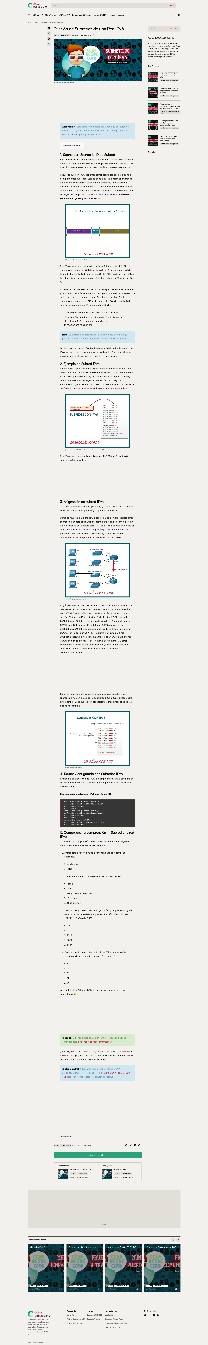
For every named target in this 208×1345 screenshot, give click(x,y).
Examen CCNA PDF (94, 1315)
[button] (28, 15)
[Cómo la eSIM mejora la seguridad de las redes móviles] (153, 92)
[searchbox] (108, 5)
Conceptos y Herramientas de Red (170, 112)
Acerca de (71, 1311)
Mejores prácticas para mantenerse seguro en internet (169, 75)
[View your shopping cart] (179, 15)
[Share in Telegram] (48, 38)
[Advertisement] (97, 104)
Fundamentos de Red (121, 1286)
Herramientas (111, 1311)
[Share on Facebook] (48, 28)
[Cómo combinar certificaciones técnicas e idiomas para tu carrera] (153, 108)
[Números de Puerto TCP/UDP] (123, 1268)
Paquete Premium (94, 1319)
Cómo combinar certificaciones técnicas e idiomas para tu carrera (170, 106)
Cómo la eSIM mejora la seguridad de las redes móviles (169, 90)
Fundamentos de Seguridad (169, 80)
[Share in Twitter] (48, 33)
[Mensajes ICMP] (46, 1268)
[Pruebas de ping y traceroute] (84, 1268)
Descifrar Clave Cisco (113, 1327)
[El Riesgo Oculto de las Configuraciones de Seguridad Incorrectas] (153, 125)
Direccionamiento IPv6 (68, 1136)
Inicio (29, 22)
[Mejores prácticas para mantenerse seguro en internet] (153, 77)
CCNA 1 (35, 22)
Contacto (70, 1315)
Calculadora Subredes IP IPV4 (116, 1323)
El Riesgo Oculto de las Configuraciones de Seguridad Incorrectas (169, 123)
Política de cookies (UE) (76, 1319)
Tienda (90, 1311)
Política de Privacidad (75, 1323)
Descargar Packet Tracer (114, 1319)
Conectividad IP (66, 35)
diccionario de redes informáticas (95, 1041)
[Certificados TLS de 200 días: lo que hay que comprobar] (153, 140)
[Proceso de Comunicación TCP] (162, 1268)
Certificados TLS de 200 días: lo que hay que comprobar (169, 138)
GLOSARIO (109, 1315)
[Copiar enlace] (48, 44)
